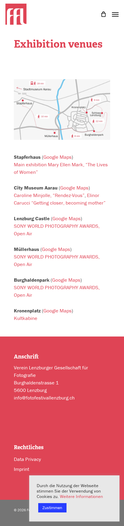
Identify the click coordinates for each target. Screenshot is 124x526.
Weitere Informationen (81, 496)
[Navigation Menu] (115, 13)
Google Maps (57, 157)
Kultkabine (25, 318)
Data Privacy (27, 459)
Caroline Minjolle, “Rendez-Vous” (49, 195)
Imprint (21, 469)
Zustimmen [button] (52, 507)
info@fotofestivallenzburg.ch (44, 397)
